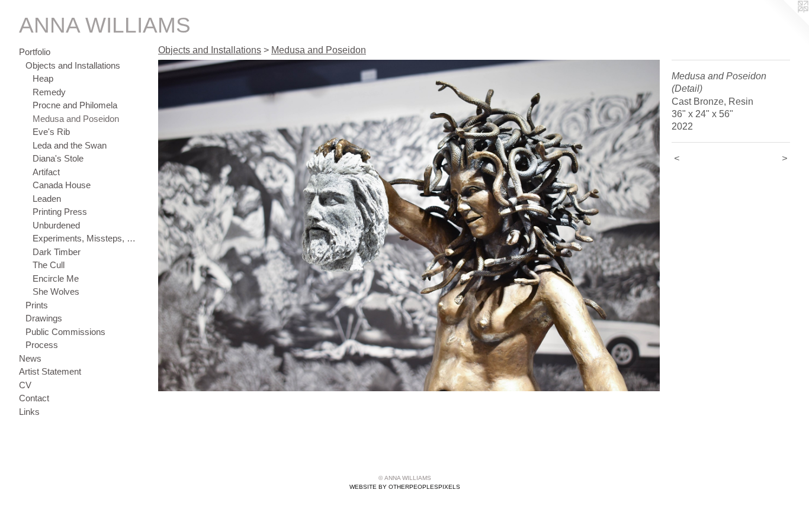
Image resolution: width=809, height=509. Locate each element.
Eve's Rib (51, 132)
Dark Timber (57, 252)
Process (41, 345)
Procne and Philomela (75, 105)
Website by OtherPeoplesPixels (404, 487)
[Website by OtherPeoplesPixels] (785, 23)
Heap (43, 78)
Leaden (47, 199)
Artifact (46, 172)
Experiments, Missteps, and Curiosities (85, 238)
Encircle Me (56, 278)
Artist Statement (50, 371)
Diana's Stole (58, 158)
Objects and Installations (72, 65)
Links (29, 412)
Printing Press (60, 212)
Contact (34, 398)
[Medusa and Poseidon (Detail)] (409, 225)
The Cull (49, 265)
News (30, 358)
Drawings (43, 318)
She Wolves (56, 291)
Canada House (62, 185)
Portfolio (34, 52)
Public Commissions (65, 332)
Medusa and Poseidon (76, 119)
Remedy (49, 92)
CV (25, 385)
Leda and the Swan (70, 145)
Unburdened (56, 225)
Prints (36, 305)
